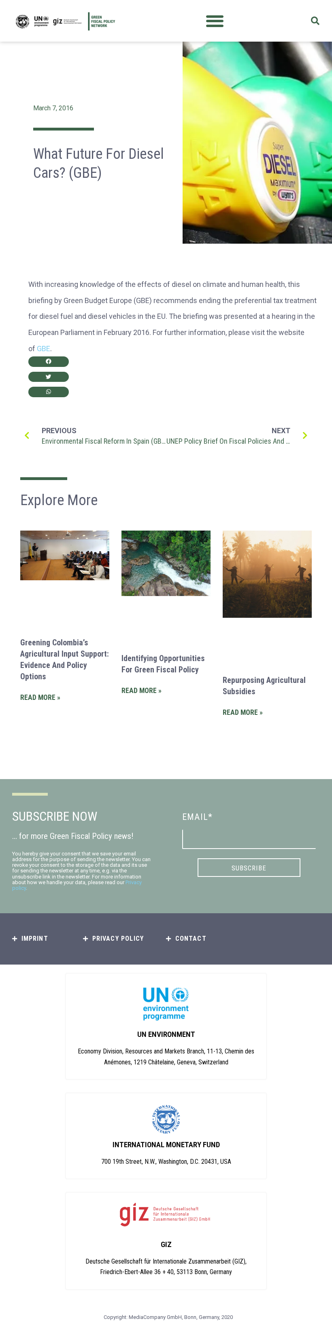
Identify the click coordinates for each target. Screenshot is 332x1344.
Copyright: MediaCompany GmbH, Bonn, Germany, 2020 (168, 1317)
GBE (43, 348)
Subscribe (249, 868)
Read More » (40, 697)
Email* (197, 817)
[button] (214, 20)
